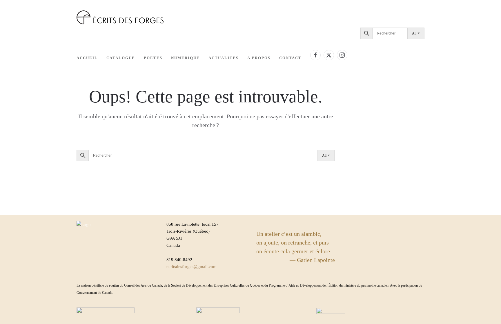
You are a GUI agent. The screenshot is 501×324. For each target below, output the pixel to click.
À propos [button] (259, 58)
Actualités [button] (223, 58)
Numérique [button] (185, 58)
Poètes (153, 58)
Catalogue (120, 58)
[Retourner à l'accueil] (120, 17)
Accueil (87, 58)
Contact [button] (290, 58)
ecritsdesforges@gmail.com (191, 266)
